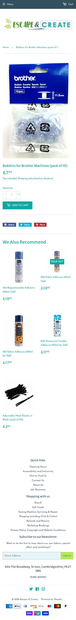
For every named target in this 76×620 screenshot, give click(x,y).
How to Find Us (38, 476)
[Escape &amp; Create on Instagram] (43, 589)
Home (6, 47)
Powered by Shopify (51, 599)
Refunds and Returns (38, 521)
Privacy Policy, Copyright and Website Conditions (38, 530)
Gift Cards (38, 507)
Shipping (23, 178)
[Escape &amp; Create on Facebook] (37, 589)
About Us (38, 485)
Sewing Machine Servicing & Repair (38, 512)
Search (38, 502)
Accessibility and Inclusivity (38, 471)
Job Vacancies (38, 489)
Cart (70, 4)
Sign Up (67, 555)
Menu (10, 4)
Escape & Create (29, 599)
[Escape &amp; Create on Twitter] (31, 589)
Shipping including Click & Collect (38, 516)
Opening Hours (38, 466)
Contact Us (38, 480)
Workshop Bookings (38, 525)
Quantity (8, 188)
